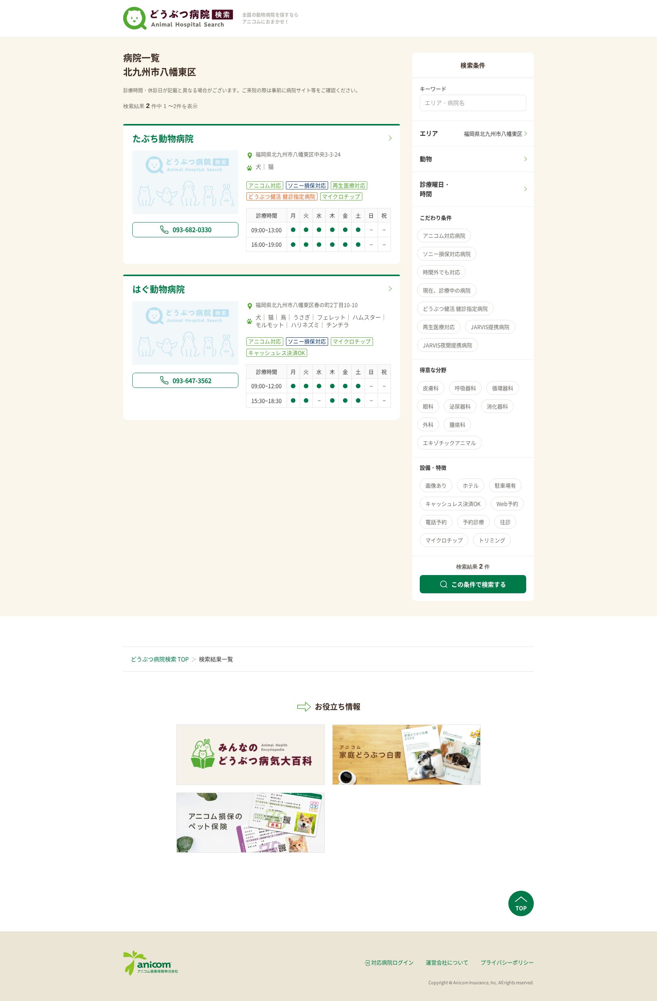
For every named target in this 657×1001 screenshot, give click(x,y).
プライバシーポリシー (507, 962)
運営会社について (447, 962)
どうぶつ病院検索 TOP (160, 659)
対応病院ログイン (392, 962)
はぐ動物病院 (158, 288)
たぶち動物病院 (163, 138)
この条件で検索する (478, 584)
